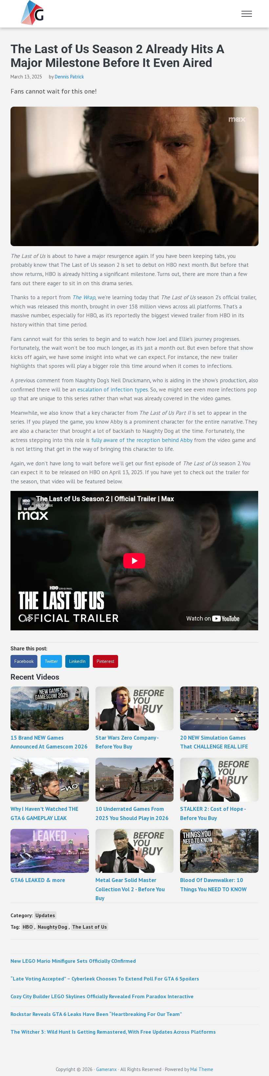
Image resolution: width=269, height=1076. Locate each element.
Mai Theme (201, 1069)
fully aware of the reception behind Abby (141, 440)
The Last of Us (89, 926)
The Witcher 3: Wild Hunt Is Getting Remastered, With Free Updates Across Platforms (113, 1031)
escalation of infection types (112, 389)
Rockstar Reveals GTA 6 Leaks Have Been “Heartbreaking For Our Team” (96, 1013)
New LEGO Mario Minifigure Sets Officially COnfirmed (73, 960)
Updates (45, 915)
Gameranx (106, 1069)
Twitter (51, 661)
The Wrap (83, 297)
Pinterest (105, 661)
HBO (28, 926)
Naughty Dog (52, 926)
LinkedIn (77, 661)
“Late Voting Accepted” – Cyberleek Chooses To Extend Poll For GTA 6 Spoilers (104, 978)
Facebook (23, 661)
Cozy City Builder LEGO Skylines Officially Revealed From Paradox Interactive (102, 996)
